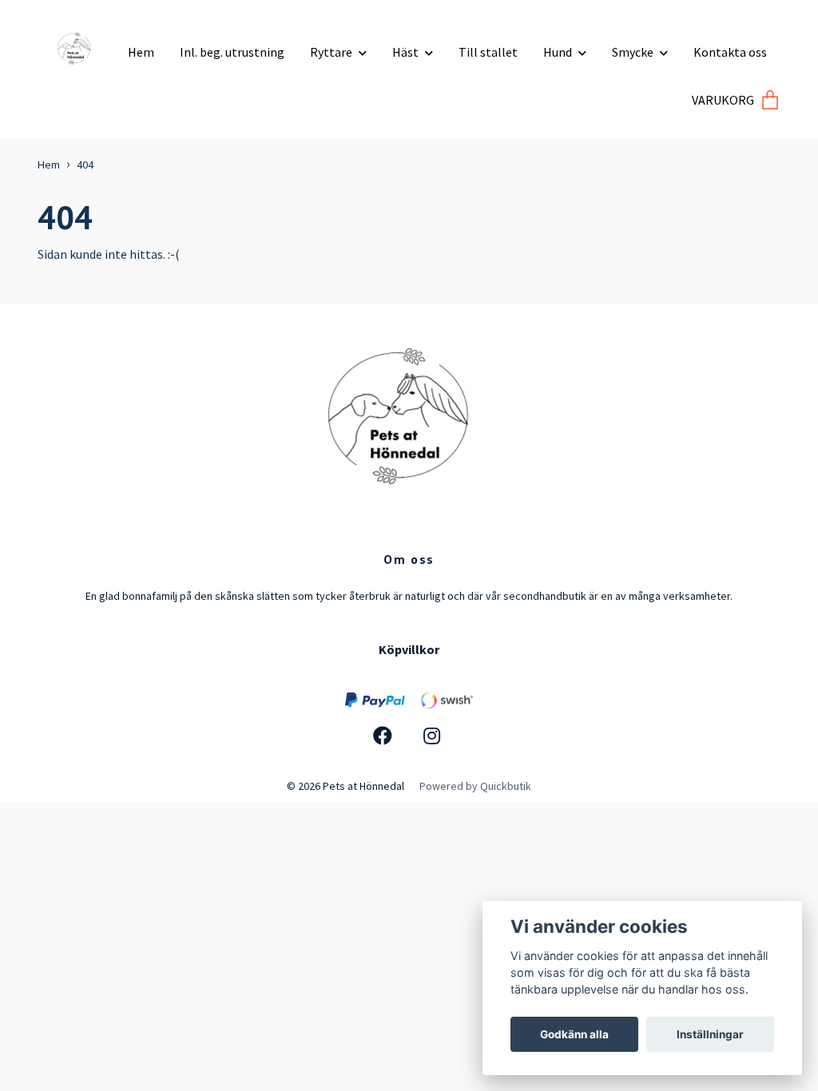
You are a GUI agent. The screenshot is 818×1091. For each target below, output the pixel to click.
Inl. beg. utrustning (232, 52)
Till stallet (488, 52)
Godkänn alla (574, 1034)
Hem (141, 52)
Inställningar (710, 1034)
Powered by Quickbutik (475, 786)
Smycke (632, 52)
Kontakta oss (730, 52)
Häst (405, 52)
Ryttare (331, 52)
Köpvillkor (409, 649)
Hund (557, 52)
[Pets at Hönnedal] (76, 46)
